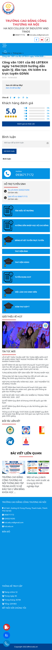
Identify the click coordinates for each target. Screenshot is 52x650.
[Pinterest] (23, 97)
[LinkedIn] (27, 97)
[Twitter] (14, 97)
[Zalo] (12, 635)
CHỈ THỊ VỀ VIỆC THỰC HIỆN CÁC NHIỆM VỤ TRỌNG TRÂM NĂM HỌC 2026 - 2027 (25, 396)
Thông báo (17, 53)
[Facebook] (10, 97)
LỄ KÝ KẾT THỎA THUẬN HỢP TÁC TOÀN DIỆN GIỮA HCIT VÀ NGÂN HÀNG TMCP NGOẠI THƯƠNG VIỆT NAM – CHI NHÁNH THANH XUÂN (25, 359)
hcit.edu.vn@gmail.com (39, 35)
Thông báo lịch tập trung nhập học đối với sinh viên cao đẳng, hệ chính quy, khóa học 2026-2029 (25, 377)
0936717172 (20, 35)
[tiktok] (47, 40)
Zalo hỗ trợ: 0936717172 (17, 196)
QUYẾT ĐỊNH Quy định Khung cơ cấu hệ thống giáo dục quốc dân (25, 407)
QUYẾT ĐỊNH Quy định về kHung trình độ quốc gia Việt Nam (24, 402)
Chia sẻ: (5, 97)
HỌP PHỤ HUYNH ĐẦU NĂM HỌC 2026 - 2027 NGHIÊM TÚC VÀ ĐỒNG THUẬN (26, 383)
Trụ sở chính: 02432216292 (18, 190)
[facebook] (36, 40)
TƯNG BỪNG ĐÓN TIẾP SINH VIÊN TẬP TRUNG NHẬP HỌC (25, 372)
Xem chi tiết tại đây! (13, 88)
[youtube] (42, 40)
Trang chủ (6, 53)
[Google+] (19, 97)
